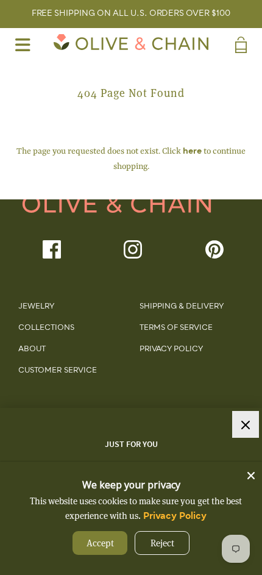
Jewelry (36, 306)
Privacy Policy (171, 349)
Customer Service (57, 370)
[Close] (251, 472)
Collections (46, 328)
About (32, 349)
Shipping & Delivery (182, 306)
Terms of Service (176, 328)
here (192, 151)
